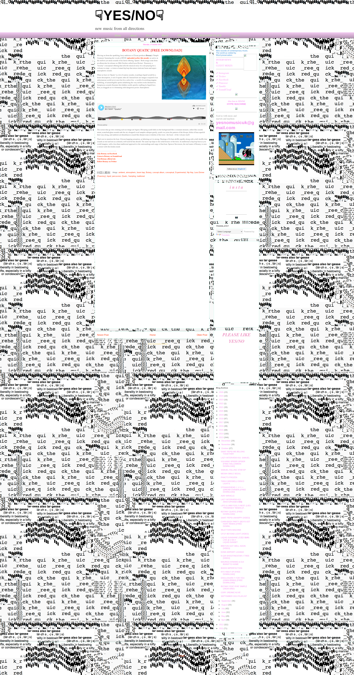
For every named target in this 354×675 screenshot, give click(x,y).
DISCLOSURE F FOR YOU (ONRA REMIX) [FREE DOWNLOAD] (232, 580)
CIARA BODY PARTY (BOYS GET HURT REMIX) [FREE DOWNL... (235, 523)
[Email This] (98, 172)
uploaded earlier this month (138, 58)
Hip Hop (190, 172)
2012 (221, 624)
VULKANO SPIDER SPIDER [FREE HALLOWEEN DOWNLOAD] (233, 463)
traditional (141, 176)
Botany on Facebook (107, 153)
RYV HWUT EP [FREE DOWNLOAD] (230, 573)
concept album (158, 172)
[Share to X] (103, 172)
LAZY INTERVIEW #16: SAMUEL (235, 458)
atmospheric (131, 172)
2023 (221, 399)
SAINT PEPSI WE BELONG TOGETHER (233, 453)
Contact (235, 35)
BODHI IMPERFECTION (231, 568)
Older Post (202, 335)
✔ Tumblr (221, 86)
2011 (221, 628)
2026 (221, 392)
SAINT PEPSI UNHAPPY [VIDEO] (235, 518)
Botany (148, 172)
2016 (221, 426)
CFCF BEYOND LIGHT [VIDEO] (235, 534)
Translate (226, 235)
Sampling (132, 176)
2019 (221, 415)
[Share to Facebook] (106, 172)
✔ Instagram (222, 73)
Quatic (124, 176)
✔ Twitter (221, 76)
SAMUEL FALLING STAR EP (233, 470)
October (225, 448)
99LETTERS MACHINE (231, 530)
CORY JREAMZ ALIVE (230, 592)
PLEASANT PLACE (211, 35)
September (226, 601)
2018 (221, 418)
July (223, 608)
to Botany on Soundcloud (109, 156)
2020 (221, 411)
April (223, 620)
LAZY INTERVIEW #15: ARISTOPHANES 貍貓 (231, 500)
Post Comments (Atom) (157, 344)
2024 (221, 396)
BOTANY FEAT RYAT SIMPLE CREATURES (234, 587)
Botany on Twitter (107, 161)
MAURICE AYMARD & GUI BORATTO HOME (232, 563)
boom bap (141, 172)
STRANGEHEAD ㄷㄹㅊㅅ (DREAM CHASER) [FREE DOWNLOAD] (233, 489)
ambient (122, 172)
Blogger (182, 656)
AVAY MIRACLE (228, 496)
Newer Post (103, 335)
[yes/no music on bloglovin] (236, 169)
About (133, 35)
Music (165, 35)
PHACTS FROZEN (229, 477)
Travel (149, 35)
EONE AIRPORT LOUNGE (232, 552)
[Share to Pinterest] (108, 172)
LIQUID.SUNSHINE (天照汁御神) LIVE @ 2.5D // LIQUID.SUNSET (235, 539)
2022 (221, 403)
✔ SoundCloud (223, 89)
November (226, 444)
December (226, 441)
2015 (221, 430)
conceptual (169, 172)
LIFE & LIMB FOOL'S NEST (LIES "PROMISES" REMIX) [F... (236, 506)
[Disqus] (152, 215)
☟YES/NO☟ (129, 15)
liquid (109, 176)
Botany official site (106, 158)
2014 (221, 434)
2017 (221, 422)
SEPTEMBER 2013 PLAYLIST (234, 596)
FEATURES (184, 35)
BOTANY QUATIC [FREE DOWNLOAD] (232, 513)
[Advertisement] (236, 283)
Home (118, 35)
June (223, 612)
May (223, 616)
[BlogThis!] (101, 172)
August (224, 605)
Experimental (180, 172)
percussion (116, 176)
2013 (221, 437)
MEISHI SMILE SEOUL (231, 473)
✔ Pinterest (222, 83)
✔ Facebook (222, 79)
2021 (221, 407)
